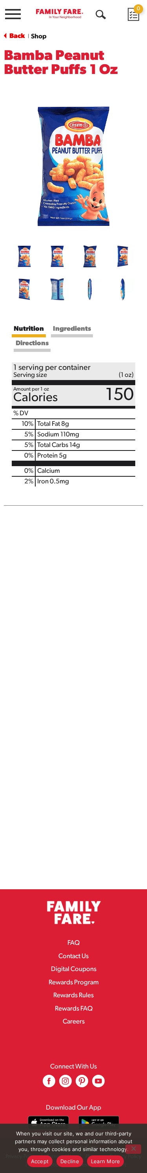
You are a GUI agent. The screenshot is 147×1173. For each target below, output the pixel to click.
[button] (24, 256)
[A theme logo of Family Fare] (59, 14)
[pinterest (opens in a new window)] (82, 1084)
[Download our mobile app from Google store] (99, 1122)
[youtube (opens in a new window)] (98, 1084)
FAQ (73, 943)
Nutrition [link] (29, 329)
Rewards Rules (73, 995)
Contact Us (73, 956)
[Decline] (133, 1149)
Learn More (105, 1161)
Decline (69, 1161)
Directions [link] (32, 343)
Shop (39, 36)
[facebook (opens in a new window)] (49, 1084)
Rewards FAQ (74, 1008)
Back (16, 36)
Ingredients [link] (72, 329)
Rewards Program (74, 982)
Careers (74, 1021)
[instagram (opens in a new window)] (65, 1084)
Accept (40, 1161)
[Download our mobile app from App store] (48, 1122)
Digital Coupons (73, 969)
